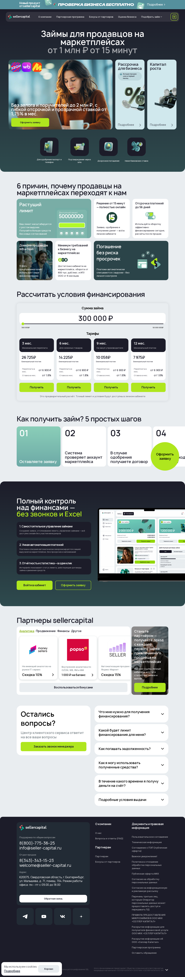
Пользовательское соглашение (150, 836)
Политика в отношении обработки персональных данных (147, 865)
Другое (76, 631)
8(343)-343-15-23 (36, 860)
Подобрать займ (150, 16)
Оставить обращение (144, 952)
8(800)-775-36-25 (37, 843)
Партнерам (101, 856)
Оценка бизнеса (127, 16)
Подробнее (12, 971)
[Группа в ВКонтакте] (62, 916)
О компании (44, 16)
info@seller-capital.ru (40, 848)
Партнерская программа (70, 16)
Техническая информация (147, 842)
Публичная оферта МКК (145, 873)
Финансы (63, 631)
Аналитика (26, 631)
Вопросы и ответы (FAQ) (109, 838)
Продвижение (46, 631)
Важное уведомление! (144, 856)
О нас (98, 833)
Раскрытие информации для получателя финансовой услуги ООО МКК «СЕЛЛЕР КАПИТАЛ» (150, 930)
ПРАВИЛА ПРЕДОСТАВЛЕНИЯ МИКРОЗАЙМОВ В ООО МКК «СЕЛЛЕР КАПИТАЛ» (148, 918)
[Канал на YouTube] (43, 916)
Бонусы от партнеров (101, 16)
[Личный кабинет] (174, 17)
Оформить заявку (165, 456)
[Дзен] (81, 916)
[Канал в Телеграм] (25, 916)
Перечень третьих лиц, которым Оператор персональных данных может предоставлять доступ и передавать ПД (148, 903)
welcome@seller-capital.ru (45, 865)
